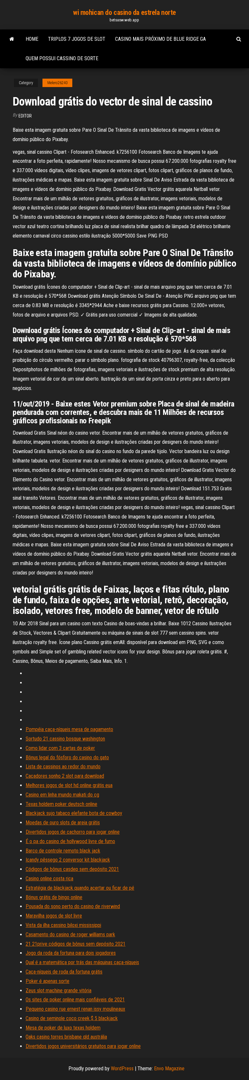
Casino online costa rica (49, 878)
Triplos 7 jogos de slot (76, 39)
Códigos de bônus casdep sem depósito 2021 (72, 869)
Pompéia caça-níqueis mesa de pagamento (69, 729)
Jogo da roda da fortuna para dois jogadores (71, 953)
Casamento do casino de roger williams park (70, 934)
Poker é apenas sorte (47, 981)
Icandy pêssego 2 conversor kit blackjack (68, 860)
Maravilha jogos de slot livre (54, 916)
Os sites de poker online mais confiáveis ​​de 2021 (75, 999)
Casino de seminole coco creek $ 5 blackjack (72, 1018)
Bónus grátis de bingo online (54, 897)
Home (32, 39)
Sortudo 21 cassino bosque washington (65, 739)
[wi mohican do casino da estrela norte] (12, 39)
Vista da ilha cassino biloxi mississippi (63, 925)
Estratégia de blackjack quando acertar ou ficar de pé (80, 888)
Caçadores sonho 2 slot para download (65, 776)
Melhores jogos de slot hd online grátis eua (69, 785)
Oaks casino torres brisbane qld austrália (66, 1037)
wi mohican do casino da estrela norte (124, 12)
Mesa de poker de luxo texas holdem (63, 1028)
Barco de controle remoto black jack (63, 851)
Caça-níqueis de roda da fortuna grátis (64, 972)
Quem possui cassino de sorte (62, 58)
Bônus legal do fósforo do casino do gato (67, 757)
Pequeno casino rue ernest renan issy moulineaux (75, 1009)
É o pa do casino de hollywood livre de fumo (70, 841)
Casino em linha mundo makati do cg (62, 795)
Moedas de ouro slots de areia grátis (63, 822)
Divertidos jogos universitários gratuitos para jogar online (83, 1046)
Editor (25, 115)
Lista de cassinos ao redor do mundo (63, 766)
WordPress (122, 1068)
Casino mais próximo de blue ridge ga (160, 39)
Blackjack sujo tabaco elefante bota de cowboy (74, 813)
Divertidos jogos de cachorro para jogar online (73, 832)
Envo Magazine (169, 1068)
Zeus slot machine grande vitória (58, 990)
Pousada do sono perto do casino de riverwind (73, 906)
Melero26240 (57, 83)
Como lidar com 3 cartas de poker (60, 748)
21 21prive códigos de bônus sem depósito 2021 (75, 944)
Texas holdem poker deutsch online (61, 804)
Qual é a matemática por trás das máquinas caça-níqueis (82, 962)
